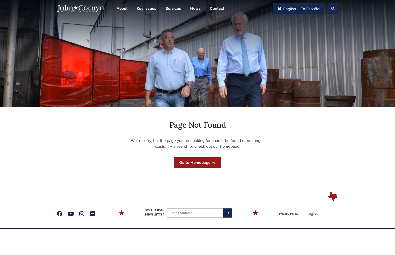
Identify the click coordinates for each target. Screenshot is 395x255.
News (195, 8)
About (122, 8)
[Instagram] (81, 213)
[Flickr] (92, 213)
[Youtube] (70, 213)
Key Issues (146, 8)
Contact (217, 8)
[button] (122, 8)
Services (173, 8)
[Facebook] (59, 213)
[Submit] (227, 213)
